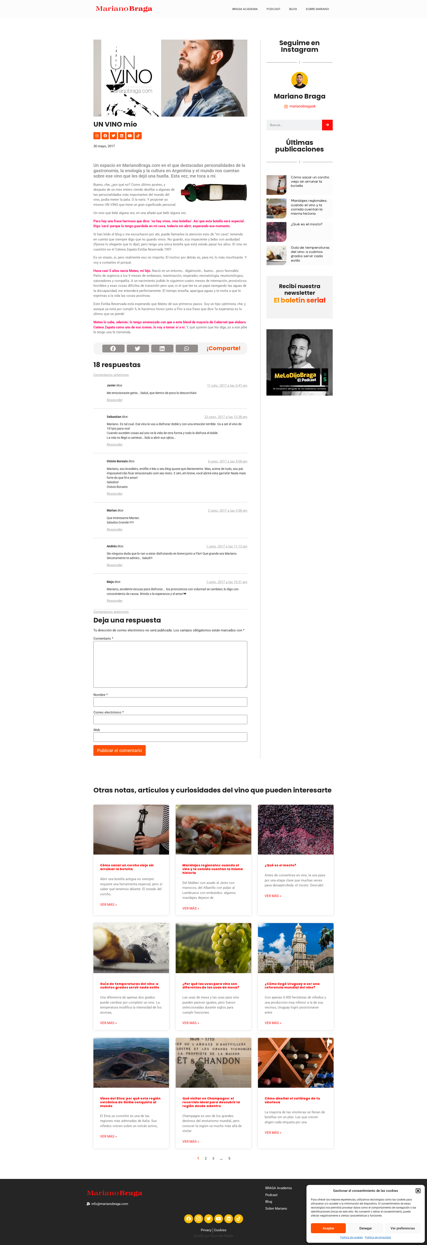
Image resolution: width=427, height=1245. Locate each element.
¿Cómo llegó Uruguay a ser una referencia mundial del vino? (292, 986)
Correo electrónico (108, 712)
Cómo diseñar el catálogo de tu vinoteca (292, 1100)
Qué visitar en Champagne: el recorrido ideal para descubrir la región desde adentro (211, 1102)
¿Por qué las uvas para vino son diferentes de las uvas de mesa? (210, 986)
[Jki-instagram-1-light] (198, 1218)
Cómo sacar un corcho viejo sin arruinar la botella (310, 181)
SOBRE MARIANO (317, 9)
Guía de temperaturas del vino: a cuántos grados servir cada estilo (310, 254)
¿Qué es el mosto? (306, 224)
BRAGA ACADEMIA (245, 9)
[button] (418, 1190)
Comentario (103, 638)
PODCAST (273, 9)
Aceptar (328, 1228)
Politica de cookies (351, 1237)
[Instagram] (97, 135)
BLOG (293, 9)
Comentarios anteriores (111, 375)
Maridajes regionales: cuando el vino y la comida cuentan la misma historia (309, 207)
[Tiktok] (138, 135)
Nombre (100, 695)
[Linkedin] (121, 135)
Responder (115, 400)
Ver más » (108, 905)
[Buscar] (327, 125)
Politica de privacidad (378, 1237)
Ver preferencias (403, 1228)
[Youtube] (129, 135)
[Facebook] (105, 135)
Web (96, 730)
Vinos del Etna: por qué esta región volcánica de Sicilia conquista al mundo (130, 1102)
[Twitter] (113, 135)
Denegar (365, 1228)
